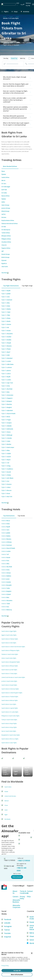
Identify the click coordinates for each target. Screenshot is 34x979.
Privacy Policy (22, 897)
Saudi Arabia (31, 918)
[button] (5, 58)
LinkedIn (5, 923)
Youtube (5, 933)
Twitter (5, 930)
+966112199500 (24, 860)
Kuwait (31, 922)
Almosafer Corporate (15, 906)
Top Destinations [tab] (9, 516)
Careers (15, 897)
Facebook (5, 919)
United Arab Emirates (31, 927)
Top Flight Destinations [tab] (11, 286)
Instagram (5, 926)
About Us (15, 892)
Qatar (31, 940)
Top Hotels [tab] (21, 516)
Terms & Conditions (22, 892)
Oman (31, 936)
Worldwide (31, 943)
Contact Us (29, 892)
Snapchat (5, 937)
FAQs (29, 897)
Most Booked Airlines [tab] (10, 166)
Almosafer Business (15, 901)
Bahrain (31, 933)
